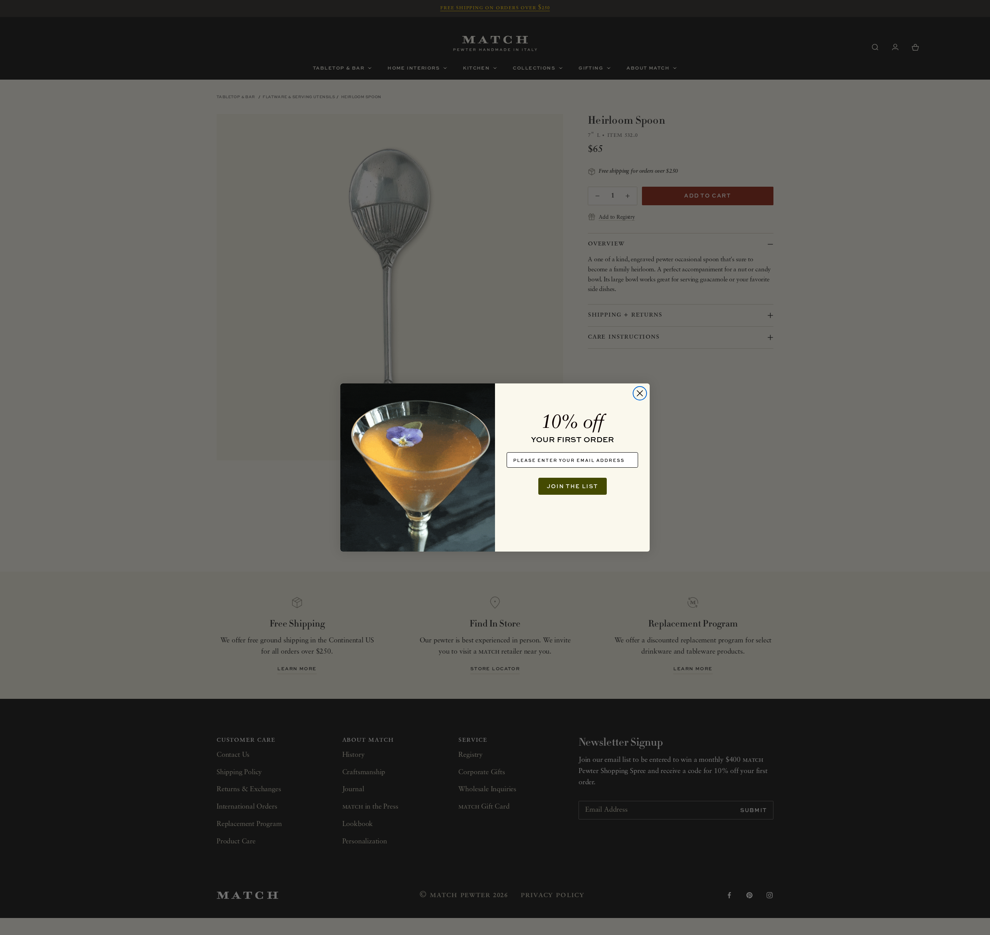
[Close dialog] (640, 393)
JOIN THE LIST (572, 486)
